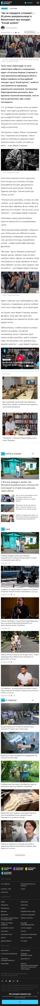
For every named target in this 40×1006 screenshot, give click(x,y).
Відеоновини (6, 941)
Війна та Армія (26, 938)
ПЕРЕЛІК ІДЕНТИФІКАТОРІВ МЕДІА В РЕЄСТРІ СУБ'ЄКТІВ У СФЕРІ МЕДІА (29, 966)
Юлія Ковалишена (11, 28)
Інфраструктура (27, 918)
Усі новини (5, 884)
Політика (4, 931)
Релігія (23, 931)
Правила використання (26, 954)
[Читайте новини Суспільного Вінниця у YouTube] (9, 981)
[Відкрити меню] (38, 2)
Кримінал (4, 905)
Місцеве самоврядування (27, 924)
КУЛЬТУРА (4, 8)
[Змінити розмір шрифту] (38, 32)
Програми (5, 964)
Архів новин (25, 950)
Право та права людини (7, 924)
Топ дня (24, 941)
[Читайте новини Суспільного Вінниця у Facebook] (2, 981)
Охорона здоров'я (28, 915)
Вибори (4, 911)
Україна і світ (6, 889)
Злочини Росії (6, 934)
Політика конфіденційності (8, 959)
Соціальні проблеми (29, 934)
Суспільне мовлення (9, 954)
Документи (25, 959)
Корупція (24, 902)
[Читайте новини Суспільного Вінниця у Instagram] (6, 981)
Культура (4, 892)
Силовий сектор (7, 928)
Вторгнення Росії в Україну (28, 885)
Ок (20, 1002)
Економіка (5, 908)
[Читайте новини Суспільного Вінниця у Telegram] (17, 981)
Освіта (23, 908)
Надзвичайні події (28, 911)
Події (3, 902)
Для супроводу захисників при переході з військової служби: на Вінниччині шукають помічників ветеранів (20, 404)
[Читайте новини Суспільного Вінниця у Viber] (13, 981)
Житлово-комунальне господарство (9, 919)
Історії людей (13, 8)
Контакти (4, 950)
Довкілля (4, 915)
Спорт (23, 889)
